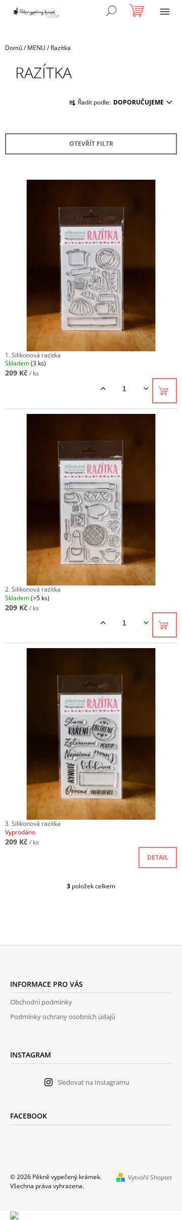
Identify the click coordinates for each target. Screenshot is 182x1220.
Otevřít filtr (91, 143)
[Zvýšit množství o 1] (103, 388)
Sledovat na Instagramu (93, 1082)
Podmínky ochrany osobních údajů (62, 1016)
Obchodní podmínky (41, 1001)
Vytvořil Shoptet (150, 1177)
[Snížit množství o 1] (146, 388)
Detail (157, 857)
